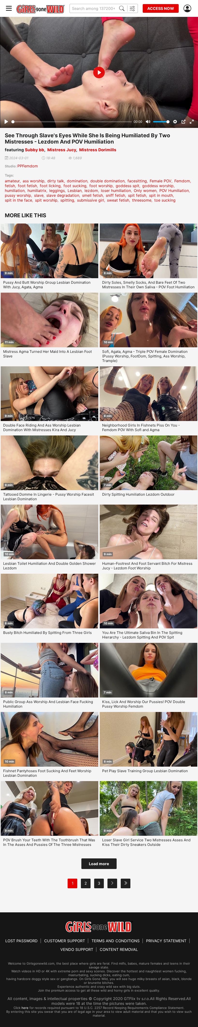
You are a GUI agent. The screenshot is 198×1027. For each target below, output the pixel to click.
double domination (107, 180)
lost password (21, 940)
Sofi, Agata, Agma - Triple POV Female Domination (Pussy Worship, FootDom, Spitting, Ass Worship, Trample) (145, 356)
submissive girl (90, 200)
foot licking (50, 185)
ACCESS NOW (160, 8)
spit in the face (18, 200)
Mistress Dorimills (97, 149)
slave (38, 195)
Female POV (160, 180)
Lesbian (75, 190)
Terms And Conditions (116, 940)
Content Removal (119, 949)
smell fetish (92, 195)
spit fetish (137, 195)
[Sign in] (188, 8)
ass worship (33, 180)
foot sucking (75, 185)
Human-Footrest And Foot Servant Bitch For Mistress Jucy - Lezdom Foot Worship (147, 565)
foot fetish (27, 185)
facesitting (137, 180)
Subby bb (34, 149)
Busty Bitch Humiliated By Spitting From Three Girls (47, 632)
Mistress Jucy (61, 149)
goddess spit (127, 185)
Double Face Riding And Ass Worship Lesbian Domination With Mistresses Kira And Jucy (42, 427)
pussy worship (18, 195)
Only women (145, 190)
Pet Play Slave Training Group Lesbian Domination (145, 771)
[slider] (71, 121)
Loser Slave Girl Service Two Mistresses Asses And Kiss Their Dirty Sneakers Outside (146, 842)
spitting (67, 200)
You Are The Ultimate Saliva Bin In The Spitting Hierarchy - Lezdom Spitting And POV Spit (142, 634)
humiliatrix (37, 190)
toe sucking (165, 200)
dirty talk (55, 180)
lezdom (91, 190)
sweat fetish (118, 200)
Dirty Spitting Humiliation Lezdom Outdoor (138, 494)
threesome (141, 200)
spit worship (46, 200)
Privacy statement (166, 940)
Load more (99, 863)
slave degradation (62, 195)
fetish (10, 185)
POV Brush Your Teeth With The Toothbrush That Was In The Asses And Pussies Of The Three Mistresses (49, 842)
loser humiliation (116, 190)
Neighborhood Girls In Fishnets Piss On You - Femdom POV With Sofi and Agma (141, 427)
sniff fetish (115, 195)
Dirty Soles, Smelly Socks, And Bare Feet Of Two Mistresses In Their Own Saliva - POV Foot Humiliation (148, 284)
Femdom (182, 180)
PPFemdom (27, 166)
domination (77, 180)
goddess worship (158, 185)
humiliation (15, 190)
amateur (12, 180)
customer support (64, 940)
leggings (57, 190)
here (24, 1008)
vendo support (76, 949)
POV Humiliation (174, 190)
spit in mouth (161, 195)
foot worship (101, 185)
